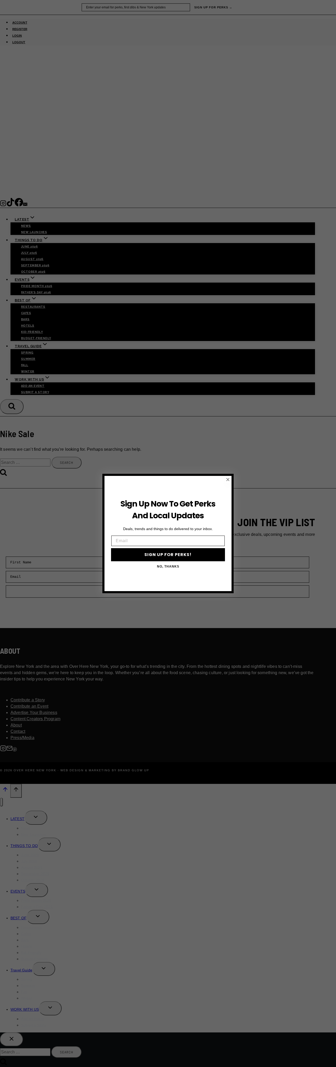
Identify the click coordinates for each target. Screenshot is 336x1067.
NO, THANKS (168, 566)
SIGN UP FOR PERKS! (168, 555)
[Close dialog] (228, 479)
